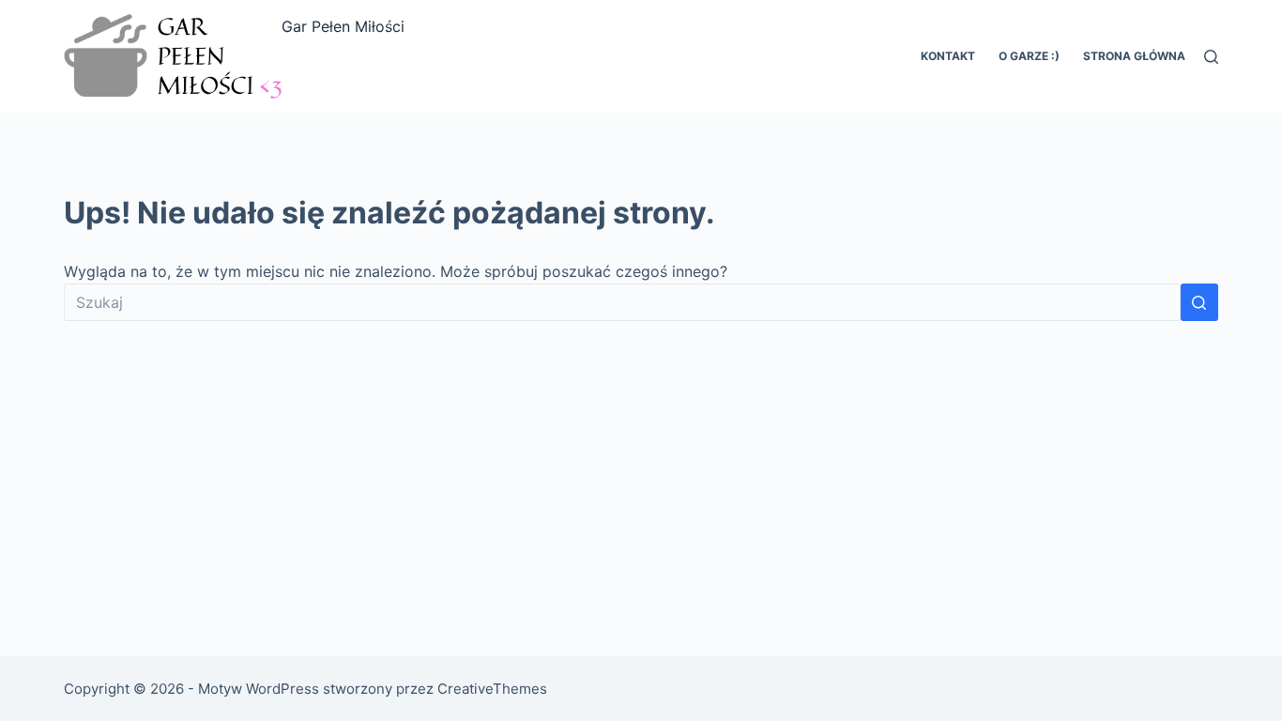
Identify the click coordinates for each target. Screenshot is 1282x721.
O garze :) (1029, 56)
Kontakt (948, 56)
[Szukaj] (1211, 57)
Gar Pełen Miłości (343, 26)
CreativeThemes (492, 689)
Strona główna (1134, 56)
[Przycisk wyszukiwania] (1199, 302)
